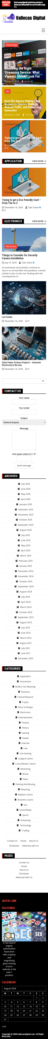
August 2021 (26, 643)
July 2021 (25, 648)
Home (23, 840)
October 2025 (25, 519)
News (25, 779)
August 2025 (26, 530)
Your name (24, 397)
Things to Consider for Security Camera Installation (20, 257)
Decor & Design (25, 707)
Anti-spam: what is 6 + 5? (24, 454)
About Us (33, 840)
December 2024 (25, 571)
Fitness (25, 727)
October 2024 (25, 581)
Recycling (25, 789)
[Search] (43, 381)
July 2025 (25, 535)
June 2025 (25, 540)
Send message (24, 465)
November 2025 (25, 514)
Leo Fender (7, 317)
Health (25, 738)
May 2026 (25, 494)
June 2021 (25, 653)
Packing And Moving (25, 784)
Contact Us (12, 840)
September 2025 (26, 524)
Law (25, 748)
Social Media (25, 809)
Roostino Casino (25, 799)
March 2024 (25, 607)
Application (25, 676)
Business (25, 691)
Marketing (25, 768)
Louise (27, 81)
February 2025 (26, 560)
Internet (25, 743)
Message (24, 428)
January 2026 (25, 504)
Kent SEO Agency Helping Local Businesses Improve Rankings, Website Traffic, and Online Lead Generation (22, 105)
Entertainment (25, 717)
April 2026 (25, 499)
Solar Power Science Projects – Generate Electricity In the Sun (21, 363)
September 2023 (26, 617)
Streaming (25, 820)
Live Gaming (25, 753)
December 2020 (25, 658)
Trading (25, 830)
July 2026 (25, 483)
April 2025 (25, 550)
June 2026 (25, 488)
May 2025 (25, 545)
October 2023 (25, 612)
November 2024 (25, 576)
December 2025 (25, 509)
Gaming (25, 733)
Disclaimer (14, 845)
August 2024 (26, 591)
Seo (7, 91)
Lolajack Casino (25, 758)
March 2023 (25, 637)
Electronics (11, 246)
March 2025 (25, 555)
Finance (25, 722)
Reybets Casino (25, 794)
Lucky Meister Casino (25, 763)
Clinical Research (25, 697)
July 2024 (25, 596)
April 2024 (25, 602)
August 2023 (26, 622)
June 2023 (25, 632)
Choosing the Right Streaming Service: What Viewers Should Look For (29, 4)
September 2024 (26, 586)
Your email (24, 407)
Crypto (25, 702)
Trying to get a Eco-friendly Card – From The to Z (23, 139)
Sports (25, 815)
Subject (24, 418)
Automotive (25, 681)
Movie (25, 774)
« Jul (4, 1026)
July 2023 (25, 627)
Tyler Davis (30, 114)
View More (38, 161)
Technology (11, 44)
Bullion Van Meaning (25, 686)
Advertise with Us (30, 845)
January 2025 (25, 566)
